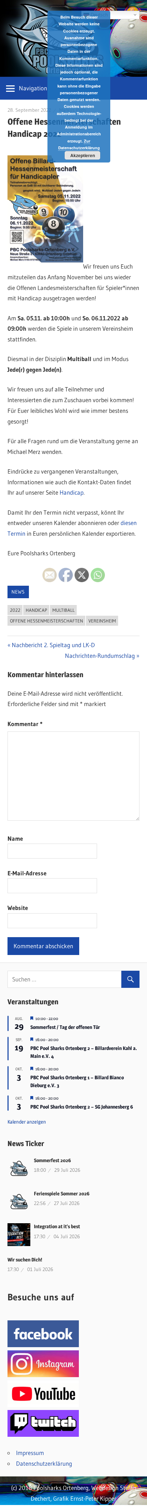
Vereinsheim (102, 621)
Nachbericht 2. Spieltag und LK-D (53, 645)
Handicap (71, 492)
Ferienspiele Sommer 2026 (62, 1193)
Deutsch (98, 14)
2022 (15, 610)
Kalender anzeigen (26, 1122)
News (18, 592)
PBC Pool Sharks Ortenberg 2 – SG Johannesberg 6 (81, 1107)
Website (17, 907)
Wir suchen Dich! (24, 1259)
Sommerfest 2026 (52, 1160)
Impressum (30, 1452)
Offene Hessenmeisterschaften (46, 621)
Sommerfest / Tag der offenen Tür (65, 1027)
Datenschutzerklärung (44, 1463)
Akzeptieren (82, 155)
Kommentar (24, 724)
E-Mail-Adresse (26, 873)
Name (15, 838)
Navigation (33, 88)
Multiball (63, 610)
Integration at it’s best (57, 1226)
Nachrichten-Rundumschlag (100, 655)
